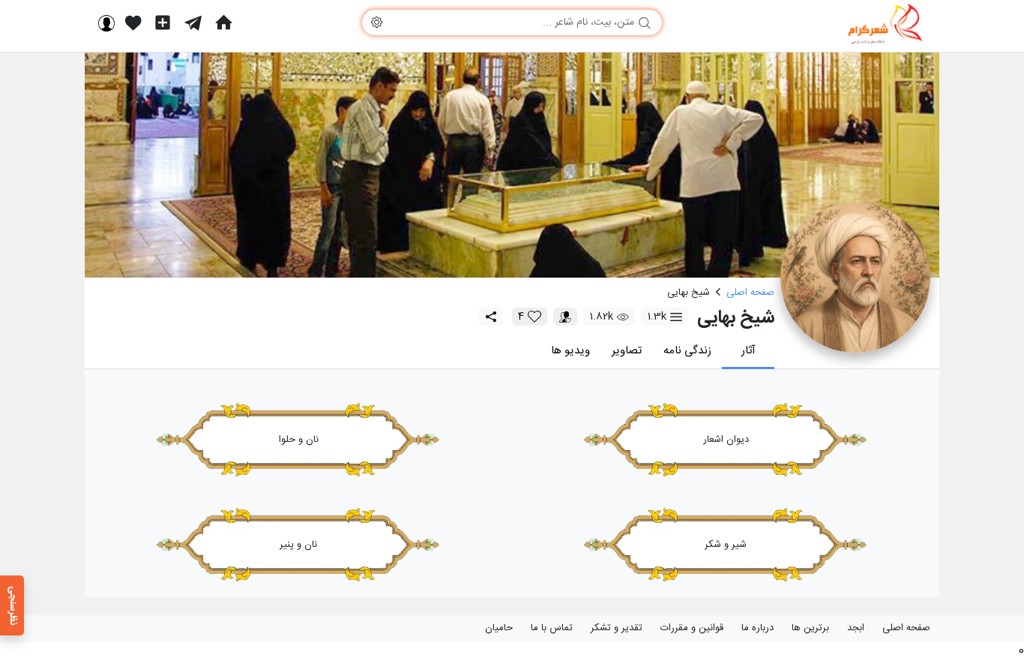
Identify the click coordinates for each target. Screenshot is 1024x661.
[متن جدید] (163, 23)
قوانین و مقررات (691, 628)
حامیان (499, 628)
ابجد (855, 628)
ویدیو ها (570, 350)
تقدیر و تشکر (616, 628)
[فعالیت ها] (133, 22)
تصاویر (627, 350)
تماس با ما (552, 628)
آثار (748, 350)
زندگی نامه (687, 350)
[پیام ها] (193, 22)
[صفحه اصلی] (223, 23)
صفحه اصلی (906, 628)
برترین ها (810, 628)
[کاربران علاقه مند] (565, 317)
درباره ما (757, 628)
